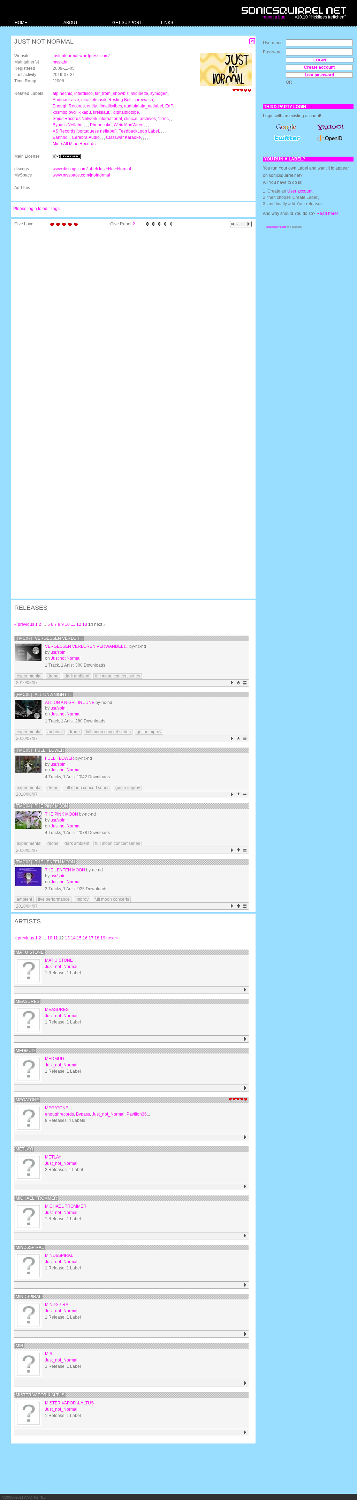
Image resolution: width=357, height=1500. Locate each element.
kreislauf (101, 112)
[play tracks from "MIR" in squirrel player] (245, 1383)
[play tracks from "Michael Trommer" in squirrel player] (245, 1235)
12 (78, 624)
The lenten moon (65, 870)
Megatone (27, 1099)
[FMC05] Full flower (40, 750)
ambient (55, 731)
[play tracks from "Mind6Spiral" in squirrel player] (245, 1285)
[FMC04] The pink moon (42, 806)
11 (73, 624)
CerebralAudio (86, 137)
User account (299, 191)
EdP (169, 106)
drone (53, 676)
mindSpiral (28, 1296)
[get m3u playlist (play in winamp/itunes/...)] (245, 683)
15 (79, 938)
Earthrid (60, 137)
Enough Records (69, 106)
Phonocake (101, 124)
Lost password (319, 75)
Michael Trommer (36, 1198)
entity (92, 106)
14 (73, 938)
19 (102, 938)
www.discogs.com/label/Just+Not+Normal (92, 168)
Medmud (25, 1050)
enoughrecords (59, 1114)
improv (82, 899)
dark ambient (76, 676)
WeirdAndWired (129, 124)
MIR (19, 1345)
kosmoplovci (64, 112)
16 (85, 938)
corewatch (143, 99)
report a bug (274, 17)
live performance (54, 899)
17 (91, 938)
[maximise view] (252, 41)
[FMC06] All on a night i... (44, 694)
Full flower (59, 758)
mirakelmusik (93, 99)
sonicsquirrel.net (276, 226)
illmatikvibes (110, 106)
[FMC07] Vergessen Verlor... (49, 638)
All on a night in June (69, 702)
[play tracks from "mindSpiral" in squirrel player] (245, 1334)
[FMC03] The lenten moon (45, 862)
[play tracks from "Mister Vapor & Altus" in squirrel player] (245, 1432)
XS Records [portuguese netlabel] (84, 131)
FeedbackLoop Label (139, 131)
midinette (139, 93)
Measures (27, 1001)
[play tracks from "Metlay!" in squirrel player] (245, 1186)
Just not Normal (66, 658)
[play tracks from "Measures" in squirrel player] (245, 1039)
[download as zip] (238, 683)
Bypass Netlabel (68, 124)
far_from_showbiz (112, 93)
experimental (29, 676)
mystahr (60, 62)
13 (84, 624)
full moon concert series (117, 676)
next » (112, 938)
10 (67, 624)
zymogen (159, 93)
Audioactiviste (66, 99)
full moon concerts (111, 899)
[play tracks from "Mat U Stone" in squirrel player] (245, 990)
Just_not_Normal (61, 966)
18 (96, 938)
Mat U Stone (30, 952)
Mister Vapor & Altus (40, 1395)
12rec (163, 118)
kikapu (84, 112)
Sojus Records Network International (87, 118)
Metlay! (24, 1149)
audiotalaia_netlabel (143, 106)
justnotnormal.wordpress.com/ (81, 55)
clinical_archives (140, 118)
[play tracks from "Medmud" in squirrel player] (245, 1088)
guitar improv (149, 731)
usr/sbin (58, 652)
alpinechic (62, 93)
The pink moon (61, 814)
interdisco (83, 93)
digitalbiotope (126, 112)
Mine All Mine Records (74, 143)
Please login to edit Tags (36, 208)
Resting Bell (119, 99)
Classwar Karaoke (123, 137)
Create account (319, 67)
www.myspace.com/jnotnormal (81, 175)
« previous (24, 624)
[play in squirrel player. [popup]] (241, 224)
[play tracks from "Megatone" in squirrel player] (245, 1137)
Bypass (83, 1114)
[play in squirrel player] (28, 657)
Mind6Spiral (30, 1247)
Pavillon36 (137, 1114)
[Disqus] (129, 321)
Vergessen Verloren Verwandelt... (86, 646)
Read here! (327, 213)
